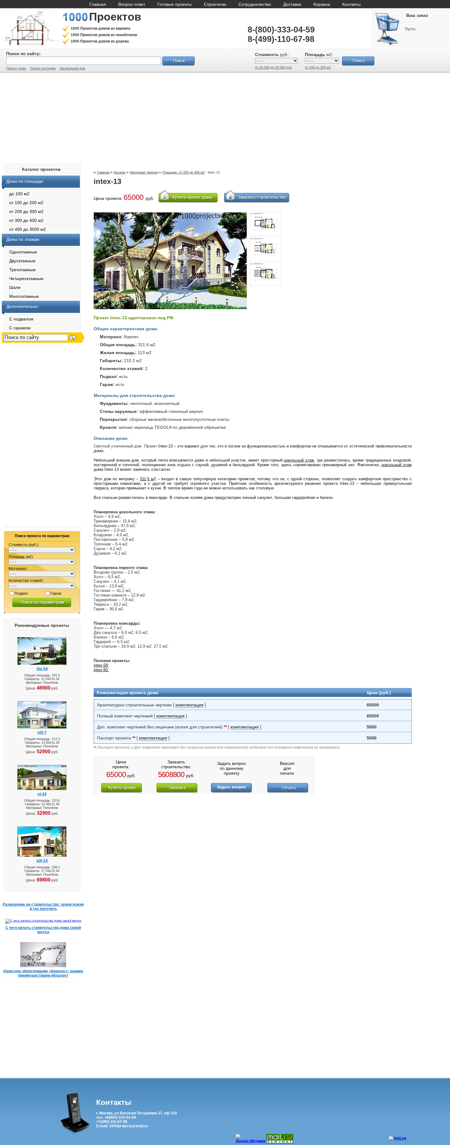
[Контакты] (75, 1133)
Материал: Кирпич (144, 172)
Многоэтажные (20, 296)
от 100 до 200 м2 (22, 202)
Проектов (115, 16)
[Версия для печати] (288, 791)
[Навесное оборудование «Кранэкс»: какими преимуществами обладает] (43, 966)
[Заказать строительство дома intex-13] (177, 791)
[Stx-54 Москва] (41, 663)
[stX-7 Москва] (41, 727)
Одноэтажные (19, 251)
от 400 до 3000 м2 (24, 229)
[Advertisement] (225, 116)
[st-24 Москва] (41, 789)
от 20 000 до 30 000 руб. (273, 67)
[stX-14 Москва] (41, 855)
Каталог (120, 172)
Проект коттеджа (43, 68)
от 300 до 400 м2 (22, 220)
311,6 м (147, 479)
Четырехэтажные (22, 278)
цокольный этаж (299, 460)
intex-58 (101, 665)
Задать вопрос (231, 787)
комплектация (189, 705)
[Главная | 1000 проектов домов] (30, 44)
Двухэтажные (19, 260)
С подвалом (17, 318)
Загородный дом (72, 68)
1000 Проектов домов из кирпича (100, 28)
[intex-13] (265, 236)
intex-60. (101, 670)
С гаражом (16, 327)
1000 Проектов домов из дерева (100, 41)
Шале (11, 287)
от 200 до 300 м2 (318, 67)
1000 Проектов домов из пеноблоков (104, 35)
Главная (103, 172)
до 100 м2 (15, 193)
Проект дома (16, 68)
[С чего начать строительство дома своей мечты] (43, 920)
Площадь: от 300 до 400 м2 (184, 172)
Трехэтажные (19, 269)
